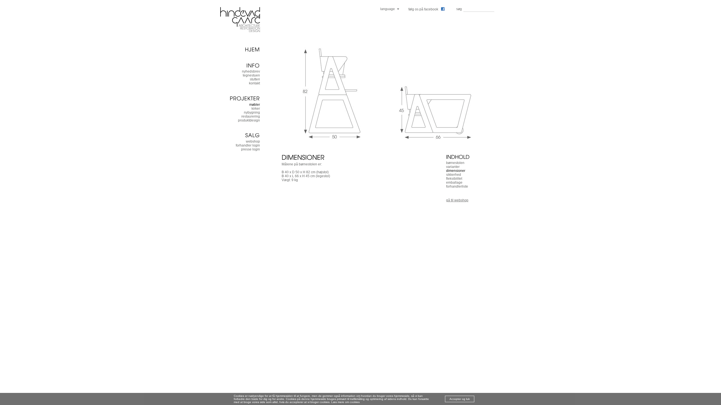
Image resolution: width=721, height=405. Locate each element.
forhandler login (248, 145)
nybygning (252, 112)
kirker (256, 109)
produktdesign (249, 120)
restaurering (250, 116)
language (387, 9)
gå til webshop (457, 200)
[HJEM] (240, 49)
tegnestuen (251, 75)
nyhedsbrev (251, 71)
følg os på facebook (423, 9)
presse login (250, 149)
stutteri (255, 79)
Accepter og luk (459, 398)
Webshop (253, 141)
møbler (254, 105)
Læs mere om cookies (345, 402)
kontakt (254, 83)
